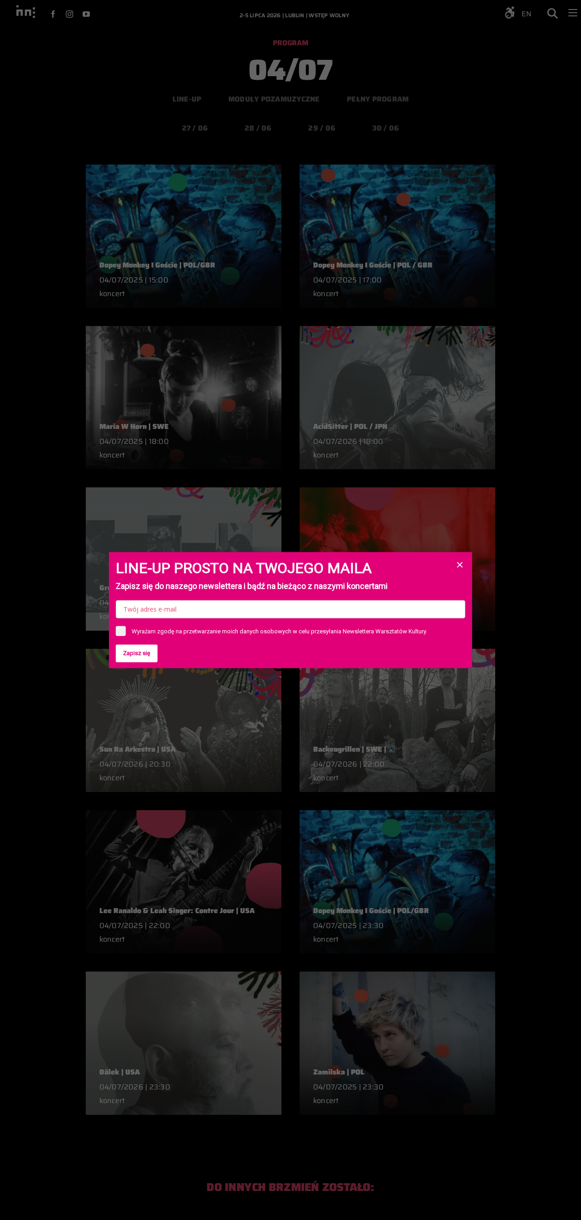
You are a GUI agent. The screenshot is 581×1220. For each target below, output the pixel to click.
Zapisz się (136, 653)
